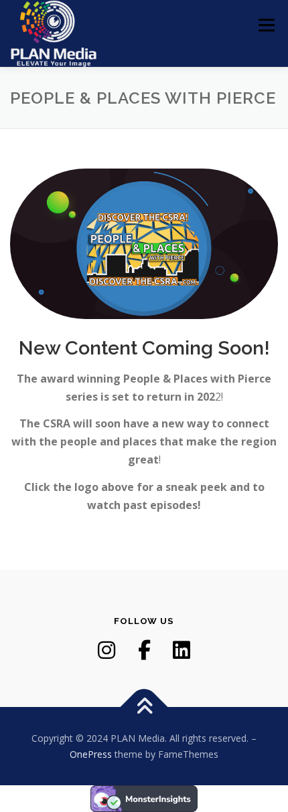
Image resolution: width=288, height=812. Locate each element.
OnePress (91, 754)
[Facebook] (144, 650)
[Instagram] (106, 650)
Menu (266, 25)
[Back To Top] (144, 706)
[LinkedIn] (181, 650)
